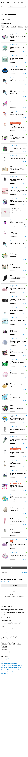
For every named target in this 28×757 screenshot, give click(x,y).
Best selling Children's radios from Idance (11, 667)
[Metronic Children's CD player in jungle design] (14, 255)
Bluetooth (20, 26)
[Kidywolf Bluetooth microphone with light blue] (14, 92)
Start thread (15, 585)
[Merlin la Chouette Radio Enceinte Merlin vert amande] (14, 59)
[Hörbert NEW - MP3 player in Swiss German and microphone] (14, 169)
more (13, 614)
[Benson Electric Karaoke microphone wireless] (14, 532)
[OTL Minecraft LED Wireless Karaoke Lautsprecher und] (14, 363)
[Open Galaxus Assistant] (22, 2)
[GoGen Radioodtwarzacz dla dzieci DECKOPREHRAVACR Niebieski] (14, 419)
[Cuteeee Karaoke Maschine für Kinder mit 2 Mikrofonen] (14, 300)
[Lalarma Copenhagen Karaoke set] (14, 289)
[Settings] (15, 2)
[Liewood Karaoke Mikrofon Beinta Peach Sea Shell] (14, 509)
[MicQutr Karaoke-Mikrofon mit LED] (14, 103)
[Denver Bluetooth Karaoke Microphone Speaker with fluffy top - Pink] (14, 520)
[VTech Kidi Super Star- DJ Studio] (14, 158)
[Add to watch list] (24, 40)
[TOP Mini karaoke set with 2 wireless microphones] (14, 138)
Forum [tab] (8, 19)
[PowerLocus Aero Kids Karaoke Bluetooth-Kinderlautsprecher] (14, 342)
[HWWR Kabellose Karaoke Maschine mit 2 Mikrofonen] (14, 408)
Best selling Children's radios (8, 659)
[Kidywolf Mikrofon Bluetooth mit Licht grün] (14, 244)
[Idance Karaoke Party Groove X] (14, 148)
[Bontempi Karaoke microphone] (14, 430)
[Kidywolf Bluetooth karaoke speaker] (14, 48)
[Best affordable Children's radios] (14, 212)
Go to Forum (4, 581)
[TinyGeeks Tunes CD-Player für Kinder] (14, 556)
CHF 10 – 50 (13, 26)
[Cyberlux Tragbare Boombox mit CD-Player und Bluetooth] (14, 70)
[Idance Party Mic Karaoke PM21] (14, 311)
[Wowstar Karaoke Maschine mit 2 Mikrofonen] (14, 321)
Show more (14, 568)
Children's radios (13, 33)
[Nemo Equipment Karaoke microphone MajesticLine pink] (14, 125)
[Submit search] (8, 6)
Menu (4, 6)
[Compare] (21, 40)
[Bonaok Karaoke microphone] (14, 114)
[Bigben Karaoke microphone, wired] (14, 452)
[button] (26, 33)
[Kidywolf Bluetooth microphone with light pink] (14, 81)
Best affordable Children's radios (9, 663)
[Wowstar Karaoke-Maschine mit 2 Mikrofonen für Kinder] (14, 191)
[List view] (25, 30)
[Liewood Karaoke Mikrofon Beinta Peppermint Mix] (14, 440)
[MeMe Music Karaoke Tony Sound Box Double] (14, 474)
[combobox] (3, 26)
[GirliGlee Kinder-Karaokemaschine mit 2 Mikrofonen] (14, 396)
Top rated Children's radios (7, 661)
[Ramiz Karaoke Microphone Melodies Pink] (14, 486)
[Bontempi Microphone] (14, 464)
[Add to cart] (26, 40)
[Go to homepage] (5, 2)
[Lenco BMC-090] (14, 234)
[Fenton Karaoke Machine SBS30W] (14, 202)
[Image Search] (25, 6)
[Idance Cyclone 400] (14, 332)
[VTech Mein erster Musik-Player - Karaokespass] (14, 498)
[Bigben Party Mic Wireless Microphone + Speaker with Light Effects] (14, 223)
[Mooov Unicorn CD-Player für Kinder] (14, 374)
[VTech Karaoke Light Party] (14, 353)
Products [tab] (3, 19)
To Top (25, 572)
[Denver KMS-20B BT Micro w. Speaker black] (14, 180)
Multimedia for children (13, 11)
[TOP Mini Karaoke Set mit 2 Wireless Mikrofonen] (14, 266)
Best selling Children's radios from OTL (10, 669)
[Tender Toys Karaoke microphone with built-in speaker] (14, 278)
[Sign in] (18, 2)
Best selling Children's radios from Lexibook (11, 665)
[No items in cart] (25, 2)
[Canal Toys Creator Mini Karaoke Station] (14, 37)
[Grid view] (22, 30)
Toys (6, 11)
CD (7, 26)
